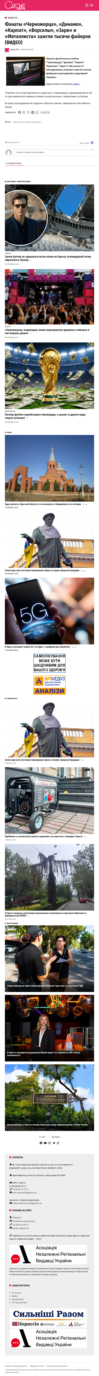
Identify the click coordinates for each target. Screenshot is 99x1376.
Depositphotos (18, 1299)
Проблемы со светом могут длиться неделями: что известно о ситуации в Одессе (44, 836)
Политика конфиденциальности (16, 1366)
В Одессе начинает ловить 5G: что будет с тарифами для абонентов (37, 647)
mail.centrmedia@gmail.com (25, 1192)
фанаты (22, 122)
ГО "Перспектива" (19, 1302)
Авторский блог (10, 411)
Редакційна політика (37, 1366)
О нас (42, 1136)
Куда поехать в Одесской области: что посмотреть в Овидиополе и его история (43, 504)
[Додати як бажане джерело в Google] (45, 112)
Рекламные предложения (24, 1221)
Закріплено (87, 5)
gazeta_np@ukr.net (21, 1228)
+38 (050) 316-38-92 (20, 1225)
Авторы (56, 1136)
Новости (12, 17)
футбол (28, 122)
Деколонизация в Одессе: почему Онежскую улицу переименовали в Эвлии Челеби (47, 1124)
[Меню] (92, 5)
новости (16, 122)
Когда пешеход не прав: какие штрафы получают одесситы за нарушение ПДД (45, 986)
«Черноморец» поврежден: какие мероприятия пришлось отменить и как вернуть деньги (47, 331)
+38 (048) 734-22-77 (20, 1189)
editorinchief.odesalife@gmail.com (27, 1203)
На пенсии (16, 1293)
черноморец (36, 122)
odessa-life (14, 49)
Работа (15, 1296)
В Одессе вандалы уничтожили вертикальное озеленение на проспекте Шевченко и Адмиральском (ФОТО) (45, 914)
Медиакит (17, 1217)
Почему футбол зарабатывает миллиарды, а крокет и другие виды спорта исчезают (45, 416)
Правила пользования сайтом (57, 1366)
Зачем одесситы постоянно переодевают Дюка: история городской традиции (42, 570)
